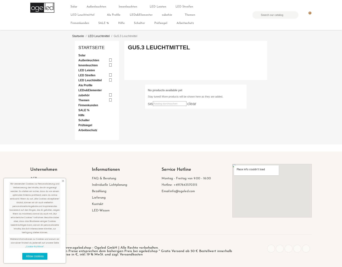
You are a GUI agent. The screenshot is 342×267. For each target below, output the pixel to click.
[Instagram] (297, 249)
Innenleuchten (128, 6)
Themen (190, 15)
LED (48, 7)
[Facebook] (271, 249)
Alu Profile (113, 15)
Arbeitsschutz (185, 23)
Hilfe (121, 23)
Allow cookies (35, 256)
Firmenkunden (80, 23)
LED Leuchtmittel (82, 15)
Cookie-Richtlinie (34, 246)
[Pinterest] (288, 249)
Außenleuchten (96, 6)
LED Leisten (158, 6)
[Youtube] (306, 249)
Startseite (91, 47)
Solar (74, 6)
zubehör (167, 15)
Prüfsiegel (160, 23)
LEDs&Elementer (141, 15)
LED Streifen (184, 6)
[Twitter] (280, 249)
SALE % (103, 23)
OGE (37, 7)
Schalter (139, 23)
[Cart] (308, 15)
